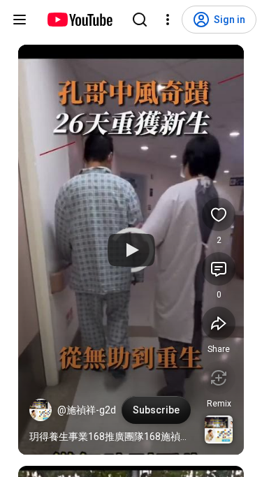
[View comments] (218, 269)
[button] (40, 410)
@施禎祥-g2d (86, 410)
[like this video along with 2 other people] (218, 214)
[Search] (139, 19)
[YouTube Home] (79, 19)
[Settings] (167, 19)
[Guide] (19, 19)
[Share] (218, 323)
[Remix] (218, 378)
